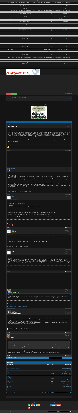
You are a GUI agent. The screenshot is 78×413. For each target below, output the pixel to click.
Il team (59, 405)
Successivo (14, 357)
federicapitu (69, 371)
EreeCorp (16, 411)
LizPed (8, 379)
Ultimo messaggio (64, 368)
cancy (9, 124)
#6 (70, 294)
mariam (8, 367)
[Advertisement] (39, 84)
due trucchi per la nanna (11, 373)
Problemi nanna (9, 376)
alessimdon (13, 168)
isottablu (13, 290)
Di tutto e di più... (15, 97)
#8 (70, 339)
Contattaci (53, 405)
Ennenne (8, 369)
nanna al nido (9, 386)
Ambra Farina (9, 377)
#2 (70, 173)
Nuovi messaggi (69, 98)
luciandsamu (13, 334)
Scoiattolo (69, 368)
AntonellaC (69, 376)
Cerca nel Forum (60, 98)
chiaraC (13, 196)
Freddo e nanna (9, 371)
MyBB (11, 411)
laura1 (8, 374)
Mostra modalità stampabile (12, 392)
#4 (70, 234)
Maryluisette (9, 382)
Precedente (10, 357)
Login (9, 93)
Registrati (14, 93)
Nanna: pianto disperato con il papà (13, 368)
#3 (70, 201)
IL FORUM (9, 97)
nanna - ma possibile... (11, 383)
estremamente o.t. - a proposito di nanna (14, 388)
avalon (12, 230)
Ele (12, 251)
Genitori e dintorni (22, 97)
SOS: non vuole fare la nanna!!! (12, 366)
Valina (12, 311)
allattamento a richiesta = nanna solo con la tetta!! (15, 378)
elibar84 (70, 373)
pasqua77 (8, 372)
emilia (70, 388)
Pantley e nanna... (10, 381)
